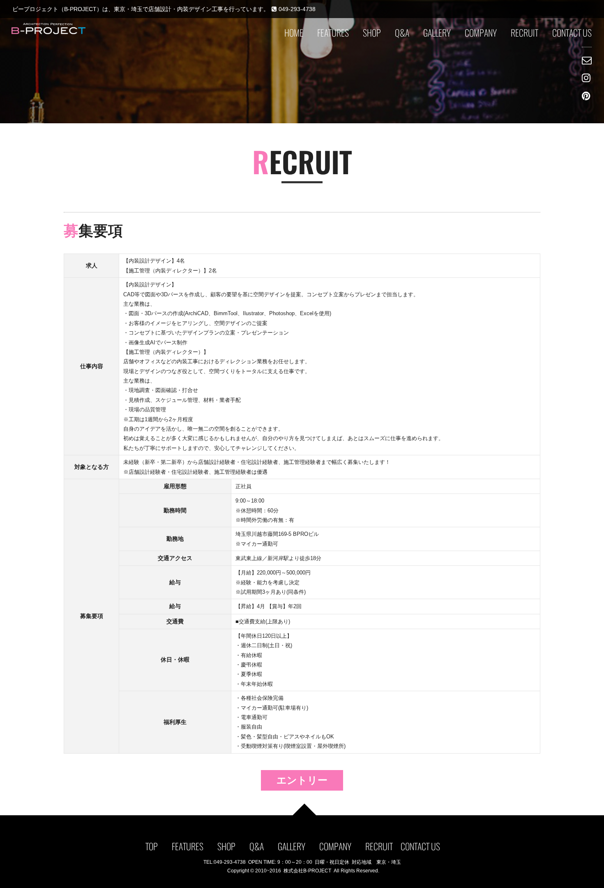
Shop (372, 33)
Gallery (437, 33)
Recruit (524, 33)
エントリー (302, 780)
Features (333, 33)
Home (293, 33)
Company (481, 33)
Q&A (402, 33)
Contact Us (572, 33)
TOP (151, 846)
